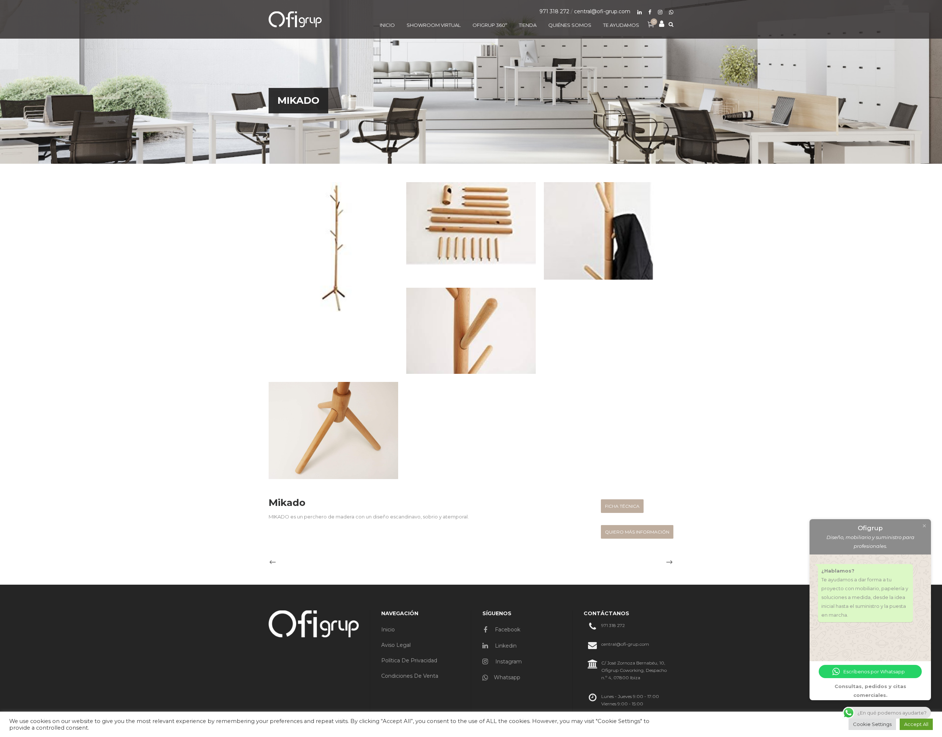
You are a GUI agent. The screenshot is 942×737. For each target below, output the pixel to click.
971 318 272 (554, 11)
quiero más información (637, 532)
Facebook (506, 629)
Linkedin (505, 645)
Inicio (388, 629)
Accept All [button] (916, 724)
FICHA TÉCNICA (622, 506)
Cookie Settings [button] (872, 724)
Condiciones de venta (409, 676)
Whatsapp (507, 677)
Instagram (508, 661)
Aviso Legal (396, 645)
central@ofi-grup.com (602, 11)
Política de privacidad (409, 660)
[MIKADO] (333, 247)
